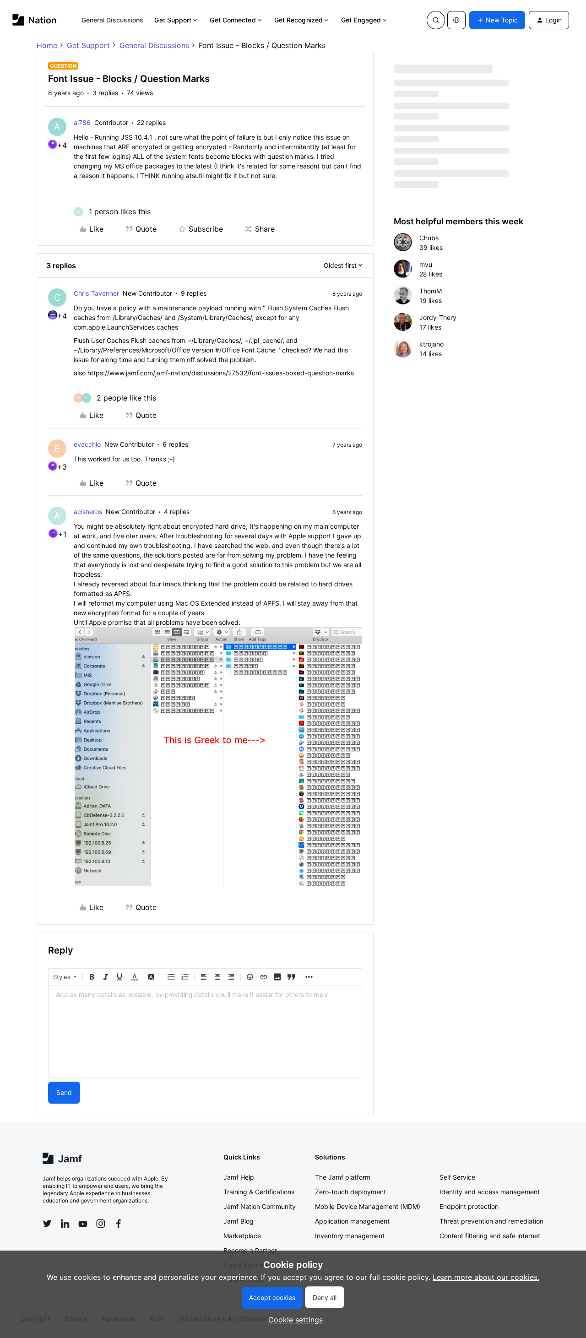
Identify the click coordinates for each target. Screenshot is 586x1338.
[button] (497, 20)
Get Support (172, 20)
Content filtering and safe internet (490, 1236)
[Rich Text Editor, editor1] (205, 1032)
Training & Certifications (258, 1192)
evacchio (87, 444)
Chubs (429, 238)
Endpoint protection (469, 1206)
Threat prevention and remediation (491, 1221)
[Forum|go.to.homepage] (34, 20)
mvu (425, 264)
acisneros (88, 511)
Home (47, 45)
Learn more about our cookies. (486, 1277)
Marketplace (242, 1236)
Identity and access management (490, 1192)
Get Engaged (361, 20)
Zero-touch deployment (350, 1192)
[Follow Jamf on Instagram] (100, 1223)
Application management (352, 1221)
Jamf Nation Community (259, 1206)
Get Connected (232, 20)
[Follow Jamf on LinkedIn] (65, 1223)
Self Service (457, 1177)
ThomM (430, 291)
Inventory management (350, 1236)
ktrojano (431, 344)
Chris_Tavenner (96, 293)
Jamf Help (238, 1177)
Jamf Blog (238, 1221)
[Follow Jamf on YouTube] (82, 1223)
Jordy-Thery (437, 317)
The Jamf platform (342, 1177)
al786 (82, 122)
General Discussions (112, 20)
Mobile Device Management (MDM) (367, 1206)
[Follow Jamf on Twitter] (47, 1223)
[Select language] (456, 20)
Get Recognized (298, 20)
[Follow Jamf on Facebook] (118, 1223)
